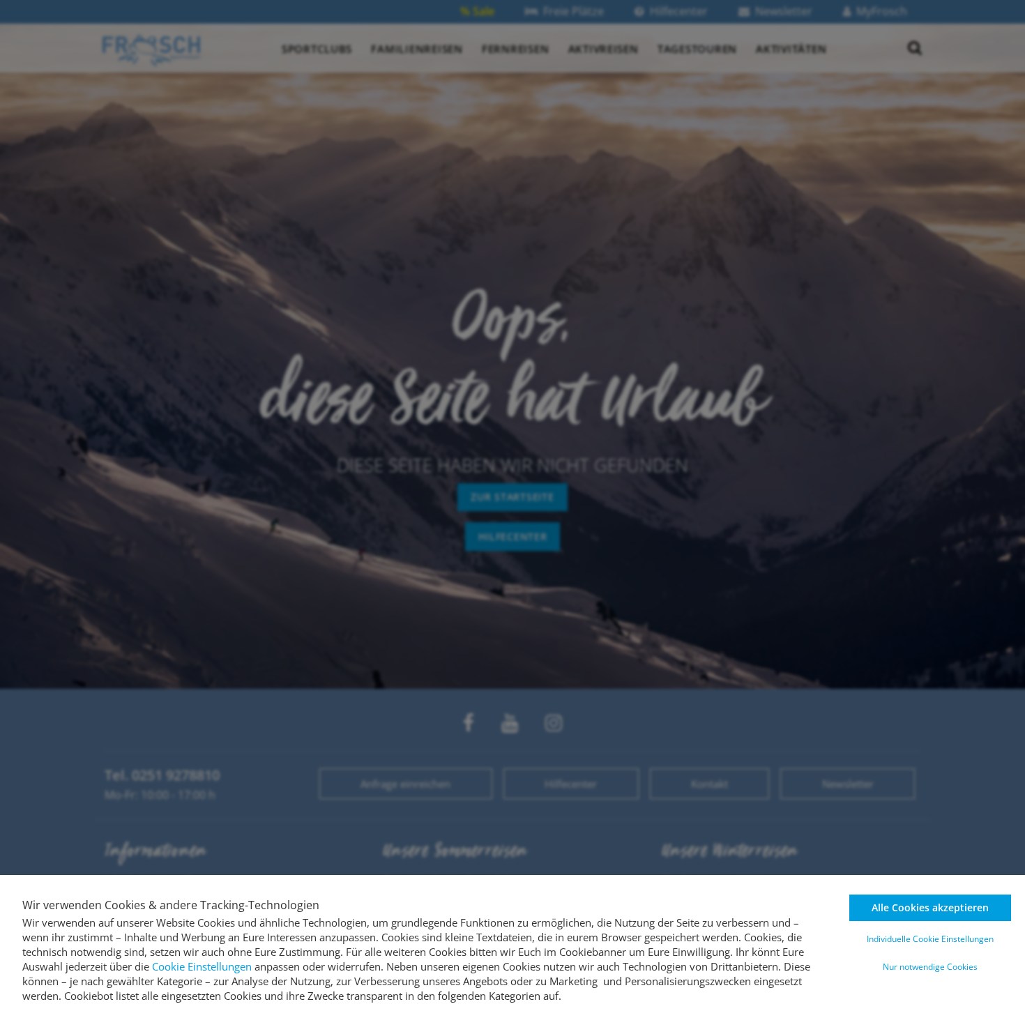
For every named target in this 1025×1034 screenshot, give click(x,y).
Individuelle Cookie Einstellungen (930, 939)
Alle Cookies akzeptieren (930, 907)
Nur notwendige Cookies (930, 967)
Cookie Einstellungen (202, 966)
